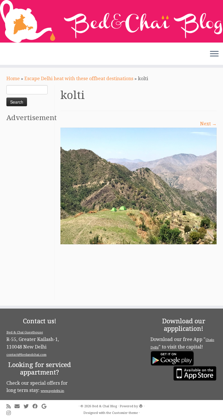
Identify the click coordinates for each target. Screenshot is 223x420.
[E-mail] (19, 407)
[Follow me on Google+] (46, 407)
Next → (208, 123)
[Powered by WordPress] (141, 405)
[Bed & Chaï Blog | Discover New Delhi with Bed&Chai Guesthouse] (111, 21)
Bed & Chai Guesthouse (24, 332)
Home (13, 78)
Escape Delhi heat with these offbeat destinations (78, 78)
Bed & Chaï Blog (104, 406)
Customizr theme (125, 413)
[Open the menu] (214, 54)
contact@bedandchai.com (26, 355)
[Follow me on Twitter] (28, 407)
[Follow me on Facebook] (37, 407)
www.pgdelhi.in (52, 391)
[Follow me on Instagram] (10, 413)
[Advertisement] (29, 213)
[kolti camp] (138, 185)
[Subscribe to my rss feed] (10, 407)
